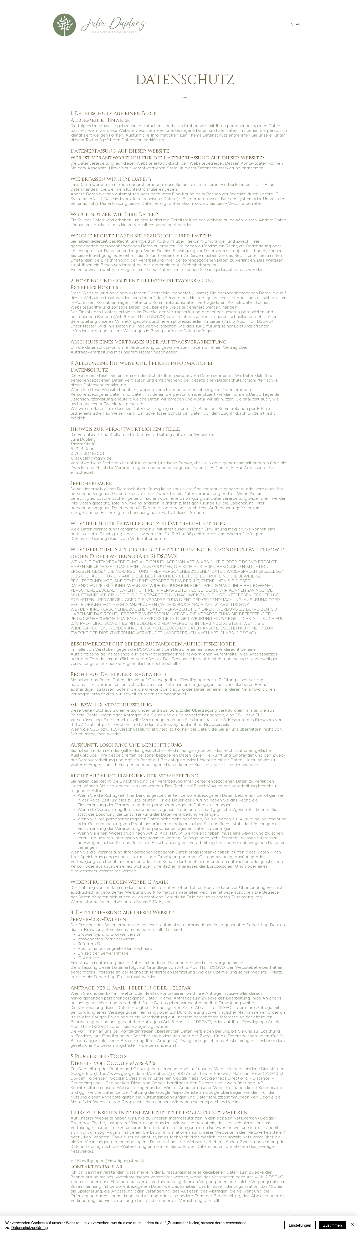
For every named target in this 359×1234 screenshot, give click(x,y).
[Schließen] (353, 1225)
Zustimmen (332, 1225)
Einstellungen (300, 1225)
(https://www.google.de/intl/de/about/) (133, 1074)
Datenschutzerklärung (29, 1227)
